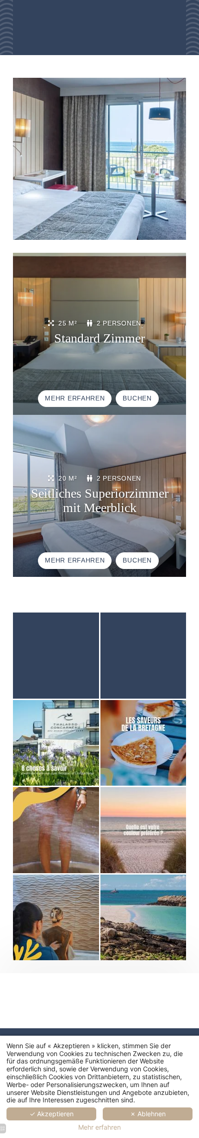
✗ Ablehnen (148, 1114)
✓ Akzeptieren (52, 1114)
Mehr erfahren (99, 1127)
